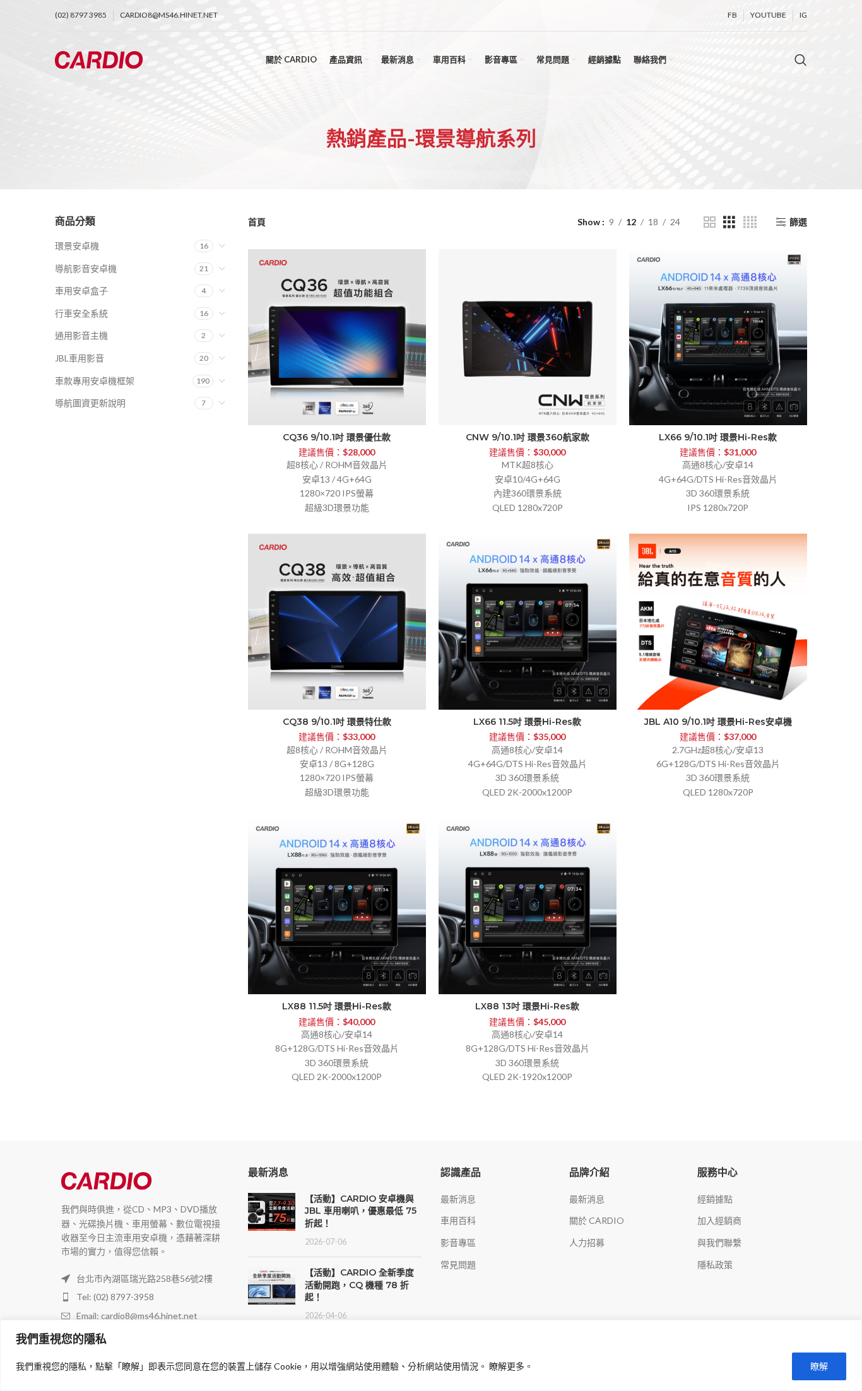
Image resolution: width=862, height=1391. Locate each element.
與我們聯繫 (719, 1242)
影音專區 (458, 1242)
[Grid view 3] (729, 222)
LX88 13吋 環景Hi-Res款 (527, 1006)
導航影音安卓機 (86, 268)
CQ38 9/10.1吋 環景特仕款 (337, 721)
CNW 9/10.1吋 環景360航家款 (527, 437)
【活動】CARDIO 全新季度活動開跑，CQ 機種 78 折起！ (359, 1285)
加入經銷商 (719, 1220)
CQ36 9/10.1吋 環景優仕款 (337, 437)
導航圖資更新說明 (90, 402)
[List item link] (142, 1297)
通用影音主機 (81, 335)
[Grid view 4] (750, 222)
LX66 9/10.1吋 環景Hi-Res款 (718, 437)
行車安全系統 (81, 313)
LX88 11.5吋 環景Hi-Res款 (336, 1006)
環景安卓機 (77, 245)
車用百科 (458, 1220)
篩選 (798, 222)
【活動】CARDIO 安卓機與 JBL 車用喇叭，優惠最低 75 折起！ (360, 1211)
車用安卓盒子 (81, 290)
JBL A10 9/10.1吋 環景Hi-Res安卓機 (718, 721)
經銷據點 (715, 1199)
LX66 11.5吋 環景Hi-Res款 (527, 721)
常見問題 (458, 1264)
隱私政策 (715, 1264)
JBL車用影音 (79, 358)
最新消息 (458, 1199)
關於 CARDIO (596, 1220)
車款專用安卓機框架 (94, 380)
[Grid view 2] (710, 222)
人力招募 (587, 1242)
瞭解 (819, 1366)
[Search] (800, 60)
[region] (431, 1355)
